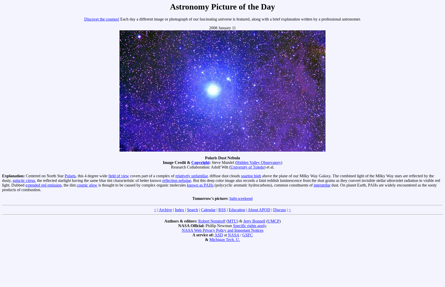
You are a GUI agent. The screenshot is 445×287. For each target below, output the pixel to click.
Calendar (208, 210)
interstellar (322, 185)
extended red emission (43, 185)
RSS (222, 210)
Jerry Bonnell (254, 221)
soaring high (251, 176)
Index (179, 210)
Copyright (200, 162)
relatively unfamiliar (191, 176)
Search (192, 210)
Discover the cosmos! (101, 19)
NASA (233, 235)
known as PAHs (200, 185)
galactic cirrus (24, 180)
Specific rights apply (249, 226)
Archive (165, 210)
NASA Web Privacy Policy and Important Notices (222, 230)
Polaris (70, 176)
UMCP (273, 221)
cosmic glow (87, 185)
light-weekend (241, 198)
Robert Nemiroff (211, 221)
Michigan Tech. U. (224, 239)
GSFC (247, 235)
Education (237, 210)
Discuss (279, 210)
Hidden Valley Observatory (258, 162)
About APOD (259, 210)
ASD (219, 235)
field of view (118, 176)
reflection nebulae (176, 180)
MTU (232, 221)
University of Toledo (247, 167)
